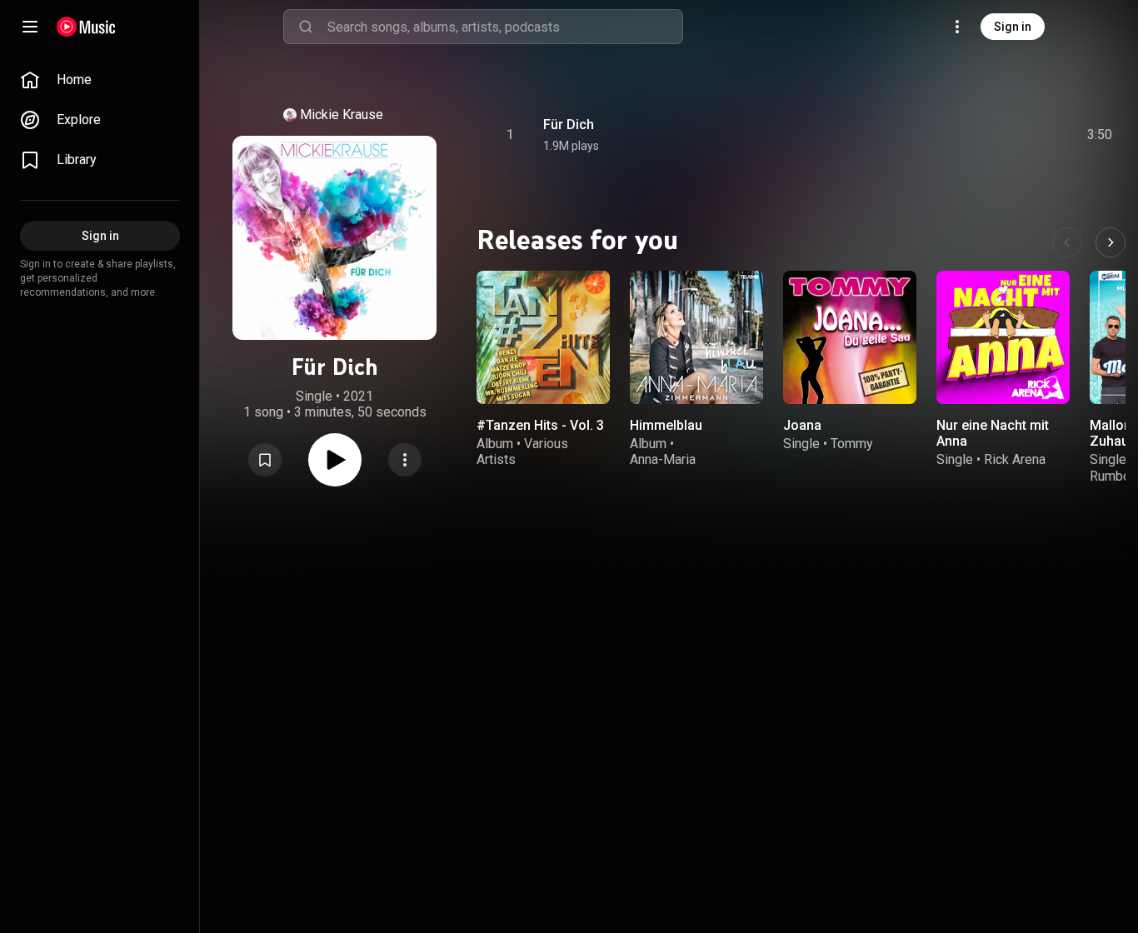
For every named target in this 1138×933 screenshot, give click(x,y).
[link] (100, 80)
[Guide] (30, 27)
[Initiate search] (305, 26)
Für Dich (568, 124)
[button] (265, 459)
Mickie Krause (341, 114)
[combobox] (504, 26)
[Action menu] (405, 459)
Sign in (1012, 26)
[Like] (974, 135)
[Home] (86, 27)
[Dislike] (1006, 135)
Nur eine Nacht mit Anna (992, 433)
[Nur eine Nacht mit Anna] (1003, 337)
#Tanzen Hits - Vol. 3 (540, 425)
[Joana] (849, 337)
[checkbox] (1101, 135)
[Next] (1110, 242)
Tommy (852, 444)
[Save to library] (265, 460)
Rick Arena (1015, 459)
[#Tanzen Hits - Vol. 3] (543, 337)
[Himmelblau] (696, 337)
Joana (802, 425)
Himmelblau (666, 425)
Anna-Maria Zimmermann (668, 467)
